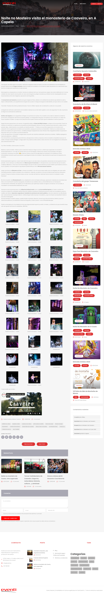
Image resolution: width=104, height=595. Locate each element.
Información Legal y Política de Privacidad (59, 554)
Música (14, 419)
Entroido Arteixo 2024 (81, 149)
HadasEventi (5, 426)
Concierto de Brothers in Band (85, 104)
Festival (85, 152)
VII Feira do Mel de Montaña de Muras (85, 392)
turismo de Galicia (6, 429)
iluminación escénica (15, 426)
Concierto (77, 75)
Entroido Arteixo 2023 (81, 362)
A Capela (86, 262)
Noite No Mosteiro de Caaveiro (85, 288)
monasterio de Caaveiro (28, 426)
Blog (75, 3)
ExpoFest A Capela (84, 433)
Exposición (77, 295)
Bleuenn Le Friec (16, 423)
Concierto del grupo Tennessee (85, 181)
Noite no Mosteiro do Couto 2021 (87, 429)
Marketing (87, 569)
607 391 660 (6, 566)
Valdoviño (86, 81)
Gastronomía (78, 222)
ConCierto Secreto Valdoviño (85, 71)
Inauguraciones (76, 569)
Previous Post (28, 444)
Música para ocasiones (41, 426)
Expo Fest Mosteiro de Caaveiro (85, 251)
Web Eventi (83, 3)
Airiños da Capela (6, 423)
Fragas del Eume (49, 423)
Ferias (91, 561)
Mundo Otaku (78, 215)
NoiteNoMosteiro (53, 426)
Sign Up (99, 3)
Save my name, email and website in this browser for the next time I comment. (22, 513)
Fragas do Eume (58, 423)
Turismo (18, 419)
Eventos (10, 419)
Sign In (93, 3)
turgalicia (62, 426)
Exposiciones (83, 561)
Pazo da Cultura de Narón (90, 111)
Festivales (74, 565)
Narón (85, 225)
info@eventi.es (7, 563)
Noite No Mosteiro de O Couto (85, 327)
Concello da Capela (26, 423)
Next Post (42, 444)
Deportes (91, 558)
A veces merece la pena (41, 558)
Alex (75, 417)
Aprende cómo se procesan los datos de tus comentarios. (39, 521)
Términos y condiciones (61, 558)
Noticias (74, 572)
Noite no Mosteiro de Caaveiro (87, 421)
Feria (84, 218)
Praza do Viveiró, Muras (80, 400)
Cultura (5, 419)
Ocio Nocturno (79, 78)
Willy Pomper (16, 429)
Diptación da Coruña (38, 423)
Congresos (75, 558)
